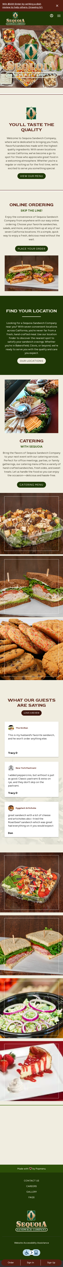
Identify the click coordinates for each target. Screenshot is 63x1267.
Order (11, 1262)
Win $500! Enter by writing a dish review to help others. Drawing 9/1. (22, 5)
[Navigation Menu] (59, 15)
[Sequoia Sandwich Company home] (15, 18)
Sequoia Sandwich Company (31, 1221)
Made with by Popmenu (24, 1168)
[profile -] (51, 15)
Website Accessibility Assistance (31, 1242)
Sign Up (51, 1262)
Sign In (30, 1262)
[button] (31, 523)
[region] (31, 1135)
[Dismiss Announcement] (57, 5)
